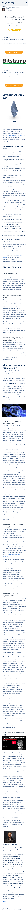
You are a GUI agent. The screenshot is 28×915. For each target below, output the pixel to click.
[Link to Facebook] (25, 907)
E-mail (4, 901)
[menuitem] (3, 908)
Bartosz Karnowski (10, 9)
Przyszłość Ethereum (18, 793)
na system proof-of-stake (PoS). (14, 135)
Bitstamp (5, 350)
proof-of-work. (14, 172)
